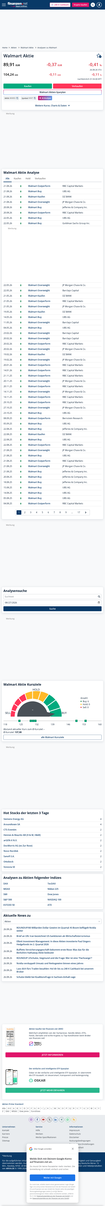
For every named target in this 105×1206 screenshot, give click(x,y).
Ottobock (8, 861)
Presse (5, 1137)
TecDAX (52, 883)
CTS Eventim (10, 829)
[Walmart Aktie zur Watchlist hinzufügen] (99, 55)
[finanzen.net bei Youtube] (43, 1119)
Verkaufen (40, 178)
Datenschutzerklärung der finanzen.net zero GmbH (51, 1198)
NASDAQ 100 (54, 899)
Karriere (6, 1134)
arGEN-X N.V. (10, 840)
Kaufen (17, 178)
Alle (7, 178)
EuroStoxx (35, 1111)
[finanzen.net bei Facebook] (37, 1119)
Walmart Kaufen (36, 196)
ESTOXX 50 (9, 904)
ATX (50, 904)
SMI (5, 894)
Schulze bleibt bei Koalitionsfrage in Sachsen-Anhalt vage (46, 977)
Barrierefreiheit (76, 1148)
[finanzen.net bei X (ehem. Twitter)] (49, 1119)
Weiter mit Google (52, 1178)
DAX (5, 883)
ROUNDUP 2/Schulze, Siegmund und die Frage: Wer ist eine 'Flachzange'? (54, 958)
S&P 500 (7, 899)
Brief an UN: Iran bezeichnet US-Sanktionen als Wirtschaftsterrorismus (53, 936)
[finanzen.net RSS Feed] (73, 1119)
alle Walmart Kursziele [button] (52, 737)
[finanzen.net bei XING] (61, 1119)
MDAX (6, 888)
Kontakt (5, 1130)
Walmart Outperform (39, 185)
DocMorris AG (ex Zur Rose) (18, 845)
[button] (60, 5)
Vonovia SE (9, 866)
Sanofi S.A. (9, 856)
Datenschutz (75, 1134)
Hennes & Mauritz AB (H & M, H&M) (22, 834)
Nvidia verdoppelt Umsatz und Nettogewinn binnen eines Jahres (50, 963)
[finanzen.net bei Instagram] (31, 1119)
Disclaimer (74, 1137)
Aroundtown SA (12, 824)
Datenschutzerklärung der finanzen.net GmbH (53, 1196)
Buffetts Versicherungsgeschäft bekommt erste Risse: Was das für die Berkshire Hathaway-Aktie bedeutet (53, 951)
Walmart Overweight (39, 201)
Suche (52, 608)
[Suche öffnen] (93, 5)
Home (5, 47)
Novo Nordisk (11, 850)
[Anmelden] (99, 4)
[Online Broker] (18, 6)
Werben (39, 1134)
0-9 (9, 1108)
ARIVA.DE (10, 1168)
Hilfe (38, 1130)
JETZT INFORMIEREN (52, 1054)
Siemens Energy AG (14, 819)
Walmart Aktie (27, 47)
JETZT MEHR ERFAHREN (52, 1090)
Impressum (74, 1130)
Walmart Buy (35, 191)
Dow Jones (53, 894)
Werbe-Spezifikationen (46, 1137)
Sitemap (6, 1141)
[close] (73, 1149)
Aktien (14, 47)
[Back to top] (97, 1202)
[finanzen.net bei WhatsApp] (67, 1119)
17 (79, 512)
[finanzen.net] (17, 3)
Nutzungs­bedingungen (80, 1141)
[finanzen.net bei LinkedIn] (55, 1119)
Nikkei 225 (53, 888)
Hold (28, 178)
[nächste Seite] (85, 512)
